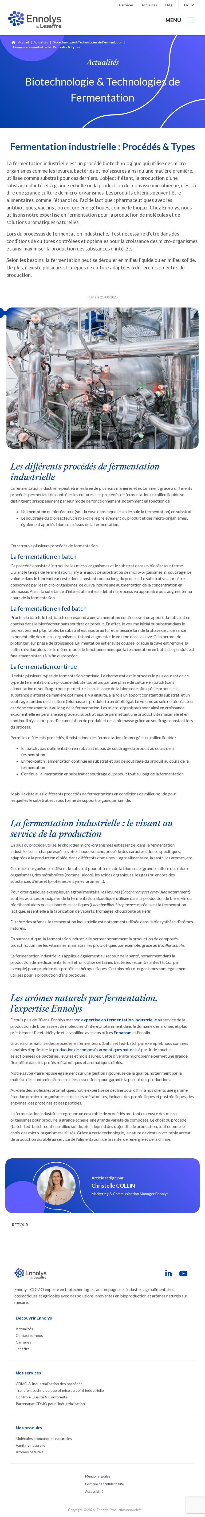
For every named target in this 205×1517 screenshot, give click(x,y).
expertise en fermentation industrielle (119, 1019)
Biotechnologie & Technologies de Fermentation (87, 42)
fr (186, 5)
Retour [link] (20, 1224)
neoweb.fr (133, 1510)
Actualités (41, 42)
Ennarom (123, 1032)
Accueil (23, 42)
